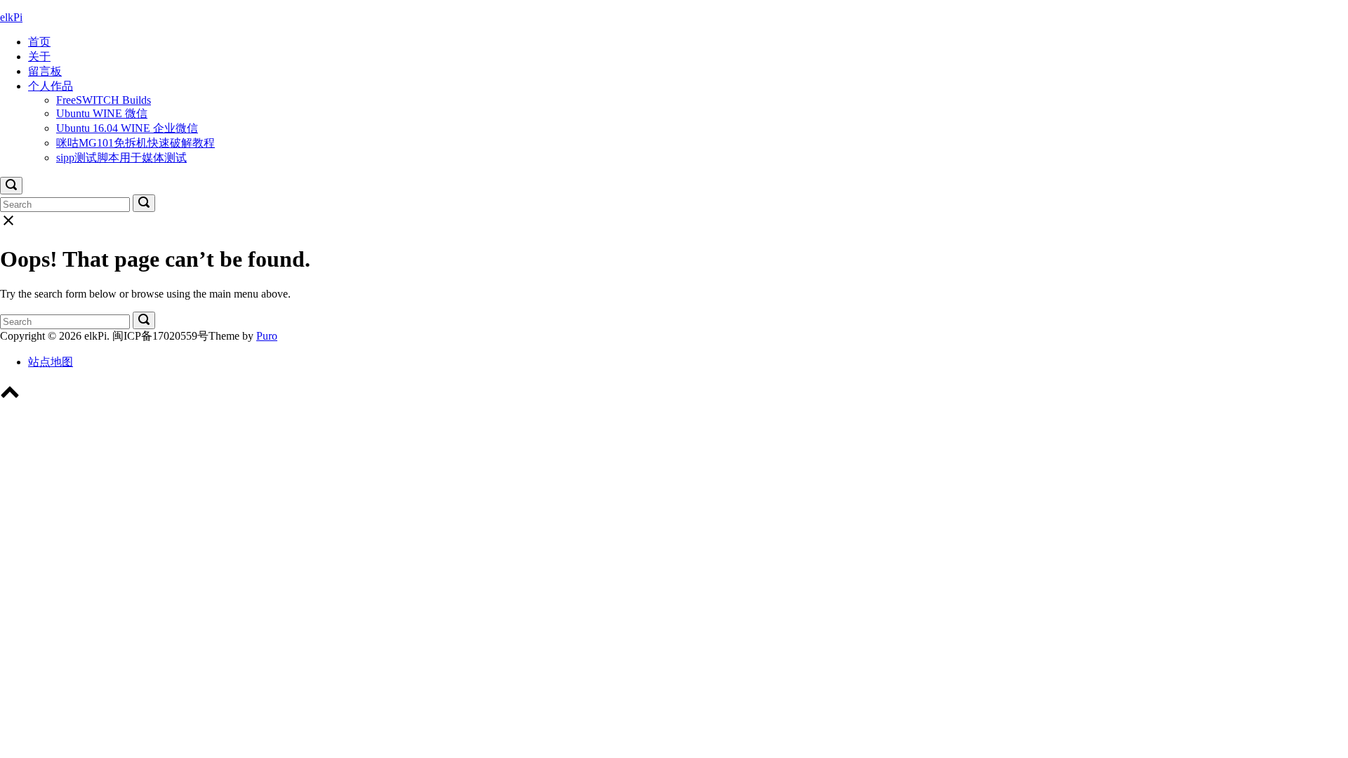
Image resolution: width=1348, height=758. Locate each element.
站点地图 (50, 362)
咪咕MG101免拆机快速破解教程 (135, 143)
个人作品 (50, 86)
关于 (39, 56)
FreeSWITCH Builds (103, 100)
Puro (266, 336)
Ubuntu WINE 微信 (101, 113)
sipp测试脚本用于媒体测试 (121, 158)
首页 (39, 42)
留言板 (45, 71)
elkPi (11, 17)
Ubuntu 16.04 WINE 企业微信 (127, 128)
